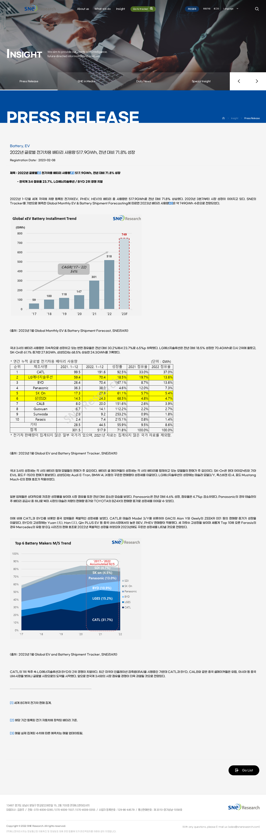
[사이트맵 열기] (9, 9)
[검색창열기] (257, 9)
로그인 (216, 9)
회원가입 (206, 9)
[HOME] (223, 119)
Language (228, 9)
